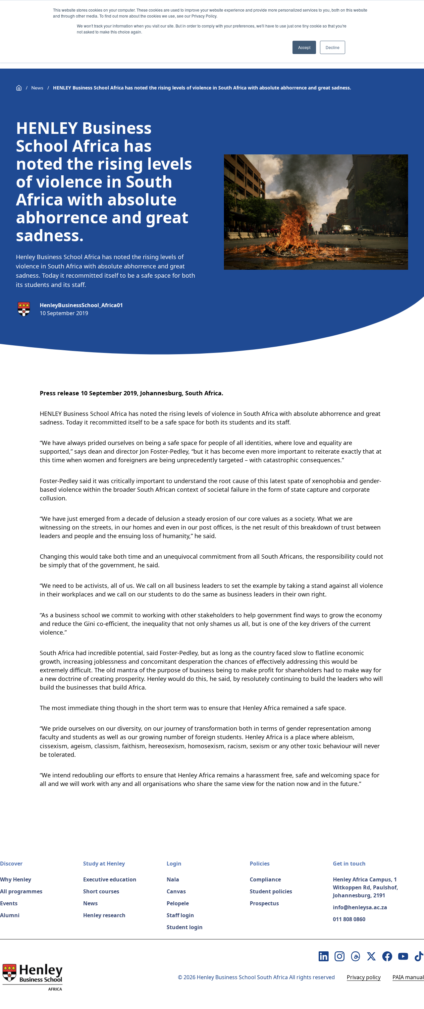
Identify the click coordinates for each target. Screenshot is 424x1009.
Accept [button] (304, 47)
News (37, 87)
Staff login (180, 915)
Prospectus (264, 903)
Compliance (265, 879)
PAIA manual (408, 977)
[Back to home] (19, 88)
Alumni (10, 915)
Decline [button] (333, 47)
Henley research (104, 915)
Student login (185, 927)
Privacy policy (364, 977)
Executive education (109, 879)
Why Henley (15, 879)
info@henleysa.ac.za (360, 907)
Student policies (271, 891)
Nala (173, 879)
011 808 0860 (349, 919)
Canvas (176, 891)
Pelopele (178, 903)
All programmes (21, 891)
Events (9, 903)
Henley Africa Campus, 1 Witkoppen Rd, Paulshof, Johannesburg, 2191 (365, 887)
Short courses (101, 891)
